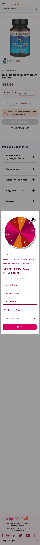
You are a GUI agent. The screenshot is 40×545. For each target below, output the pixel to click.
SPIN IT (19, 327)
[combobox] (8, 310)
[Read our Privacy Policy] (35, 258)
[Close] (36, 213)
